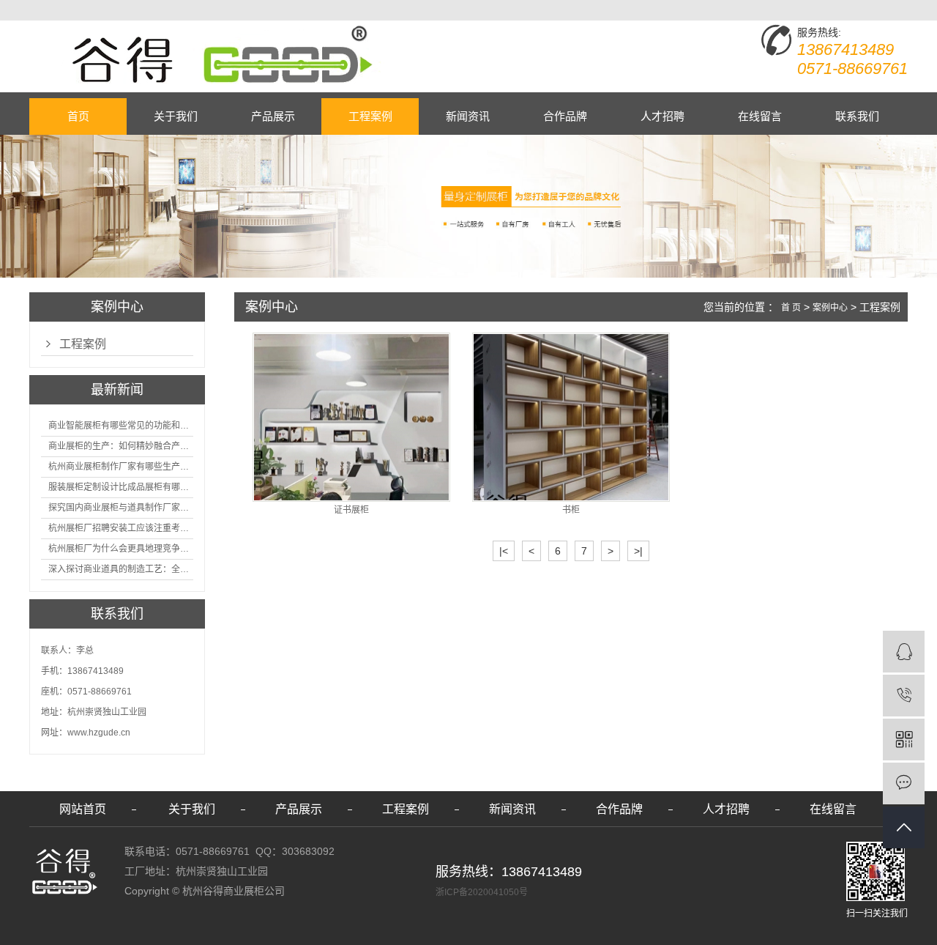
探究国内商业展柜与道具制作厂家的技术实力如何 (120, 508)
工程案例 (370, 116)
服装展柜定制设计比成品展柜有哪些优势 (120, 487)
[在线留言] (904, 783)
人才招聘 (662, 116)
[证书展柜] (351, 417)
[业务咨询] (904, 651)
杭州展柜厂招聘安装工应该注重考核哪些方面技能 (120, 528)
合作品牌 (565, 116)
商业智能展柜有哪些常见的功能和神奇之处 (120, 425)
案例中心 (830, 308)
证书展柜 (351, 510)
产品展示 (273, 116)
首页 (78, 116)
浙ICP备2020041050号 (482, 892)
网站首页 (82, 809)
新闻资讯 (468, 116)
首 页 (791, 308)
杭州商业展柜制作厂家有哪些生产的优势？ (120, 467)
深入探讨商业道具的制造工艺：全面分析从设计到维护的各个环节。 (120, 569)
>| (638, 551)
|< (503, 551)
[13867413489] (904, 695)
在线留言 (760, 116)
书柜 (571, 510)
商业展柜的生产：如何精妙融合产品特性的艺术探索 (120, 446)
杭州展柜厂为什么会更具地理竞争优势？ (120, 549)
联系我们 (857, 116)
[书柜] (571, 417)
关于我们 (176, 116)
